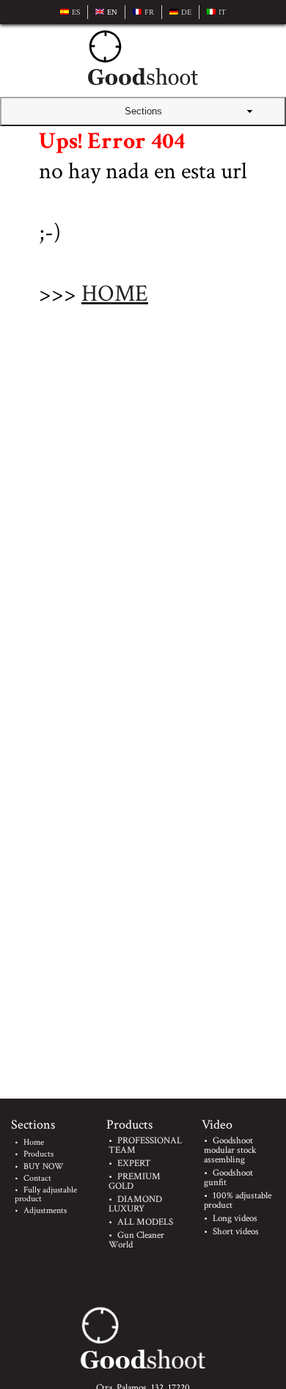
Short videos (236, 1231)
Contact (37, 1178)
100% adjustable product (237, 1201)
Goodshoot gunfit (228, 1178)
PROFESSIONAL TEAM (145, 1146)
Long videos (235, 1218)
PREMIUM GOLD (135, 1181)
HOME (114, 294)
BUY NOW (43, 1166)
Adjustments (45, 1210)
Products (38, 1153)
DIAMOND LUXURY (135, 1204)
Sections (143, 111)
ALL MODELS (145, 1222)
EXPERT (134, 1163)
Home (33, 1142)
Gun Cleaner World (136, 1240)
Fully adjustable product (46, 1194)
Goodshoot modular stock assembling (230, 1150)
